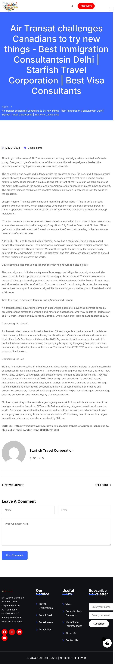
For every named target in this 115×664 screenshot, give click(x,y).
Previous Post (14, 484)
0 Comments (34, 147)
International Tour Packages (73, 624)
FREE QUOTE (86, 6)
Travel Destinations (46, 605)
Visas (68, 604)
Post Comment (14, 555)
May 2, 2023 (12, 147)
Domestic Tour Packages (73, 613)
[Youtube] (4, 638)
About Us (70, 633)
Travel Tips (45, 629)
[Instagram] (12, 632)
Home (5, 106)
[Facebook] (4, 632)
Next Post (102, 484)
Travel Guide (46, 615)
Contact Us (71, 640)
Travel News (46, 622)
